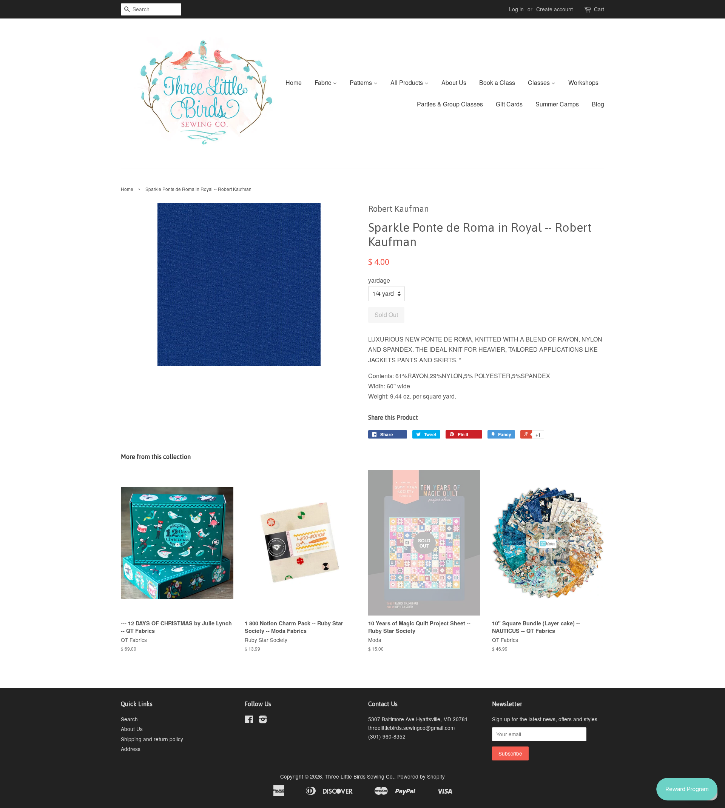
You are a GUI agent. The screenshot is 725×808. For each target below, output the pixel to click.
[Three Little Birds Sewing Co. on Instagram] (263, 720)
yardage (379, 280)
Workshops (583, 82)
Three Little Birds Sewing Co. (359, 776)
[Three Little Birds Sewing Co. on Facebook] (249, 720)
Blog (598, 104)
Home (293, 82)
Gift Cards (509, 104)
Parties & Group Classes (450, 104)
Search (129, 719)
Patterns (361, 82)
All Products (407, 82)
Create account (554, 9)
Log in (516, 9)
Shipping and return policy (152, 739)
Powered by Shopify (421, 776)
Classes (539, 82)
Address (130, 749)
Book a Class (497, 82)
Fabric (324, 82)
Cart (599, 9)
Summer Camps (557, 104)
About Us (453, 82)
